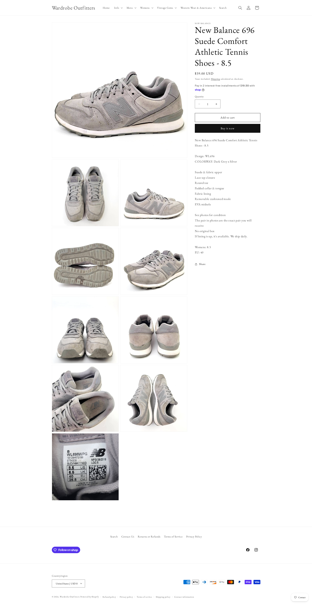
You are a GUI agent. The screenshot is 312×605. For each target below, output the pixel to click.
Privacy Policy (194, 536)
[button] (118, 8)
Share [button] (202, 264)
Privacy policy (126, 596)
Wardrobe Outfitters (70, 596)
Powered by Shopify (89, 596)
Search (114, 536)
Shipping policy (163, 596)
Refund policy (109, 596)
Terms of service (144, 596)
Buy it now (228, 128)
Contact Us (127, 536)
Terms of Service (173, 536)
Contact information (184, 596)
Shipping (215, 79)
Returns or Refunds (149, 536)
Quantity (199, 96)
